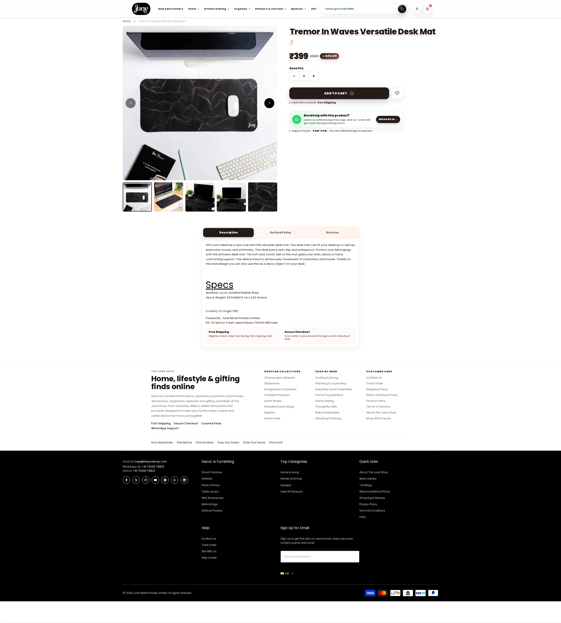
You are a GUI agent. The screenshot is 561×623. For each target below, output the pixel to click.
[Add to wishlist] (397, 93)
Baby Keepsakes (327, 413)
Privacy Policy (375, 401)
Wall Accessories (213, 498)
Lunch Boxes (273, 401)
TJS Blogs (365, 485)
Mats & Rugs (210, 504)
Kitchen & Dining (291, 478)
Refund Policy (280, 232)
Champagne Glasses (279, 378)
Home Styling (324, 401)
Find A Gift (276, 442)
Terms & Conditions (372, 510)
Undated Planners (277, 395)
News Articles (367, 478)
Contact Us (374, 378)
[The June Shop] (141, 9)
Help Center (209, 557)
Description (228, 232)
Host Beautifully (162, 442)
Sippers (269, 413)
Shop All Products (378, 418)
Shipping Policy (377, 389)
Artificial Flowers (212, 510)
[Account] (417, 9)
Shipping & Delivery (372, 498)
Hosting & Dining (326, 378)
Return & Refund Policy (382, 395)
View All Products (291, 491)
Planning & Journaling (330, 383)
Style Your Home (254, 442)
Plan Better (184, 442)
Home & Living (289, 472)
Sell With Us (209, 551)
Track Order (374, 383)
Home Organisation (329, 395)
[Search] (402, 9)
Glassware (272, 383)
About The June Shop (381, 413)
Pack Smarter (205, 442)
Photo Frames (211, 485)
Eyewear (285, 485)
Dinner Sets (272, 418)
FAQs (362, 517)
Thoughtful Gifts (326, 407)
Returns (332, 232)
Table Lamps (210, 491)
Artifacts (207, 478)
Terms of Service (378, 407)
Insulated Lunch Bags (279, 407)
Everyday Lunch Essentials (333, 389)
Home (127, 21)
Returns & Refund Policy (374, 491)
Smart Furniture (212, 472)
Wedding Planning (328, 418)
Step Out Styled (228, 442)
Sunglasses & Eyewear (280, 389)
